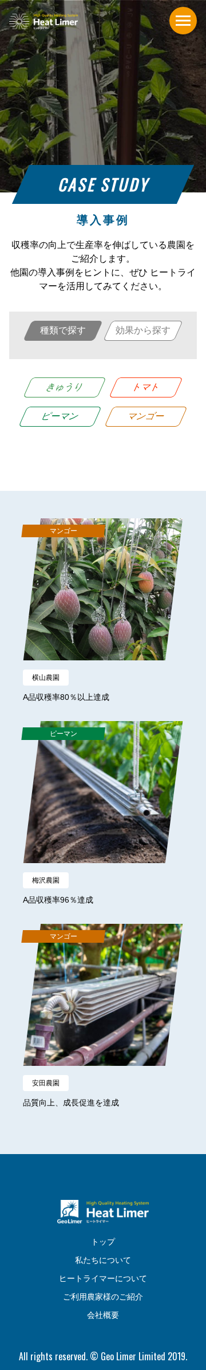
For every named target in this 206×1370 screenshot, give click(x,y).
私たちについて (103, 1260)
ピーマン (60, 416)
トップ (103, 1241)
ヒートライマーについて (103, 1278)
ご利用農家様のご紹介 (103, 1296)
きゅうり (65, 387)
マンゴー (146, 416)
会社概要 (103, 1315)
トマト (146, 387)
